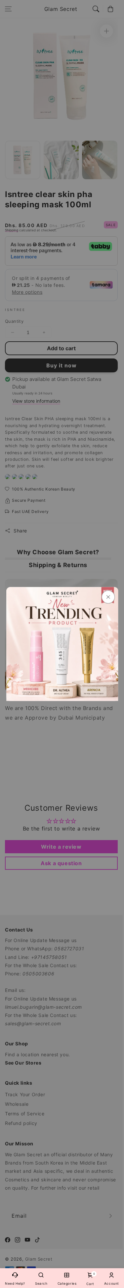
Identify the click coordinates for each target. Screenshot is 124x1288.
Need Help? (15, 1283)
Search (41, 1283)
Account (111, 1283)
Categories (67, 1283)
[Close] (107, 597)
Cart (90, 1279)
